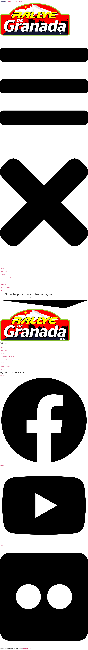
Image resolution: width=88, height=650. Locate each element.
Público (10, 1)
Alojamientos (18, 1)
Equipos (3, 1)
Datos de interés (5, 366)
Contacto (3, 369)
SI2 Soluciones (27, 648)
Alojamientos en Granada (7, 356)
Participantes (4, 350)
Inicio (2, 347)
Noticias (3, 363)
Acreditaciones (5, 359)
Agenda (3, 353)
